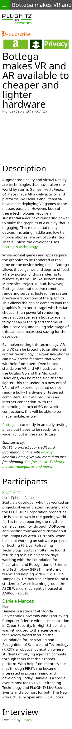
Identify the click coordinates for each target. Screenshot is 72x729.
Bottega (9, 424)
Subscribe (20, 34)
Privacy (46, 452)
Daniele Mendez (18, 601)
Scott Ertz (11, 492)
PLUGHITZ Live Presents (16, 19)
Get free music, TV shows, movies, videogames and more (33, 464)
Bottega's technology (20, 246)
